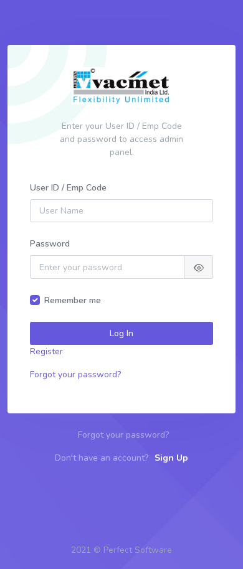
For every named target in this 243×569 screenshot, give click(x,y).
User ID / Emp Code (68, 188)
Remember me (72, 300)
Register (46, 351)
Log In (121, 333)
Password (50, 244)
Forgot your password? (75, 374)
